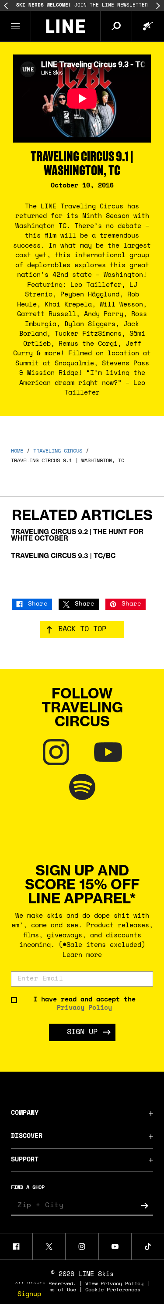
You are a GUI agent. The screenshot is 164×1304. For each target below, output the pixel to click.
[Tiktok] (148, 1246)
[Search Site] (116, 26)
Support (24, 1160)
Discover (26, 1136)
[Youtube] (115, 1246)
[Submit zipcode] (144, 1206)
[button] (15, 26)
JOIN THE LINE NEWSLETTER (82, 5)
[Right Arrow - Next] (158, 6)
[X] (49, 1246)
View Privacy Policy (114, 1284)
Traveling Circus (57, 451)
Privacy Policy (84, 1008)
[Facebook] (16, 1246)
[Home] (65, 26)
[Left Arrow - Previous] (6, 6)
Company (24, 1113)
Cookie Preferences (112, 1290)
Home (17, 451)
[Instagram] (82, 1246)
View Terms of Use (50, 1290)
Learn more (82, 955)
